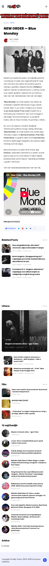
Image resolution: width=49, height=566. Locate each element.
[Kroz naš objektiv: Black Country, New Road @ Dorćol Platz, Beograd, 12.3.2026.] (5, 507)
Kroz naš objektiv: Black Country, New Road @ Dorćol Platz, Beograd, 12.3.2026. (29, 506)
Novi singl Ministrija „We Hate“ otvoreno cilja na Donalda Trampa (28, 246)
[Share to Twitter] (19, 228)
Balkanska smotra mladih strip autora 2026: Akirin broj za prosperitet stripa (27, 485)
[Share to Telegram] (30, 228)
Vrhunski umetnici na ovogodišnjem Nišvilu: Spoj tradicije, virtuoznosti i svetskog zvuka (26, 517)
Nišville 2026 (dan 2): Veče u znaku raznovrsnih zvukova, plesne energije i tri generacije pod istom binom (28, 495)
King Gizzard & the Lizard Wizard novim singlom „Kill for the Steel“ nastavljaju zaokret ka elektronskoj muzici (27, 474)
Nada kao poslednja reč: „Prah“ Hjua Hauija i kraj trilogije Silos (29, 369)
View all (44, 240)
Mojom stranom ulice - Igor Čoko (21, 343)
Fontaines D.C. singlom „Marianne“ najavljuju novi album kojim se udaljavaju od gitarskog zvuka (28, 271)
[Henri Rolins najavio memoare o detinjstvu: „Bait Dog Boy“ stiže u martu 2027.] (8, 360)
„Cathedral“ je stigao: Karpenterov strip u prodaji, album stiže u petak (29, 412)
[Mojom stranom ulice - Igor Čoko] (24, 331)
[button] (34, 228)
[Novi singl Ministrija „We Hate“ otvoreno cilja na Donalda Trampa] (6, 248)
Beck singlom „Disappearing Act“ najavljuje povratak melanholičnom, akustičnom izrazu (28, 259)
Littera (8, 340)
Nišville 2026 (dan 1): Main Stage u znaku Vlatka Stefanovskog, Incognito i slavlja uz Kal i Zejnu (28, 462)
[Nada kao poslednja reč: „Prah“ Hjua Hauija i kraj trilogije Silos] (8, 371)
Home (6, 23)
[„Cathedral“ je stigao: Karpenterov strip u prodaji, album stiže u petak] (6, 414)
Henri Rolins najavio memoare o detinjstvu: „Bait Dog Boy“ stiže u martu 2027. (27, 359)
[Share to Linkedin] (26, 228)
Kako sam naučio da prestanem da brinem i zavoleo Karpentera (29, 391)
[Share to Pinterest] (22, 228)
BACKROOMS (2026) (20, 400)
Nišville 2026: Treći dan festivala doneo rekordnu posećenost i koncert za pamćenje (27, 528)
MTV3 (12, 23)
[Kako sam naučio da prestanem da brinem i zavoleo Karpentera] (6, 393)
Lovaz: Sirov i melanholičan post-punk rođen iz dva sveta (27, 442)
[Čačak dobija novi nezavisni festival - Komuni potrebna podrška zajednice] (5, 453)
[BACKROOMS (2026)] (6, 403)
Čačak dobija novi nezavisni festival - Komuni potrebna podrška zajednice (26, 452)
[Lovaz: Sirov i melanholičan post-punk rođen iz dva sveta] (5, 443)
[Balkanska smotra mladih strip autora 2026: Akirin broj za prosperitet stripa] (5, 486)
